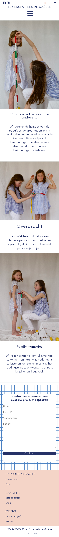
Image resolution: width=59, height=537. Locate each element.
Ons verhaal (11, 479)
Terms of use (29, 533)
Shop (8, 503)
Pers (7, 484)
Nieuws (9, 522)
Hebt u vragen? (13, 516)
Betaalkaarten (12, 498)
